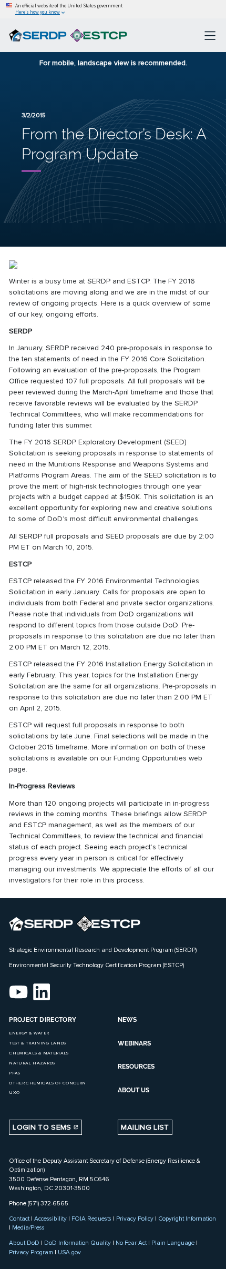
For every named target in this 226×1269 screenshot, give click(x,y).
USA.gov (69, 1252)
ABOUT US (133, 1090)
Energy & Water (29, 1033)
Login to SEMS (43, 1127)
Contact (19, 1218)
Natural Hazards (32, 1063)
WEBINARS (134, 1043)
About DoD (24, 1242)
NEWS (127, 1019)
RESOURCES (136, 1066)
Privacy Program (31, 1252)
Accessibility (50, 1218)
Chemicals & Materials (38, 1053)
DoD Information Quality (77, 1242)
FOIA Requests (91, 1218)
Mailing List (145, 1127)
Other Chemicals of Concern (47, 1083)
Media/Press (28, 1227)
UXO (14, 1092)
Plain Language (172, 1242)
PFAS (14, 1073)
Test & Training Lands (37, 1043)
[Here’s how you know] (113, 9)
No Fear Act (131, 1242)
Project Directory (42, 1019)
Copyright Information (187, 1218)
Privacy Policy (134, 1218)
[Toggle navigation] (210, 35)
